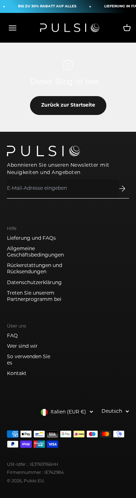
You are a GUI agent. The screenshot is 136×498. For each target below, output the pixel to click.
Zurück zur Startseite (68, 105)
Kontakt (17, 373)
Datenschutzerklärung (34, 283)
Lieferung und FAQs (31, 238)
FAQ (12, 336)
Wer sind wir (22, 346)
